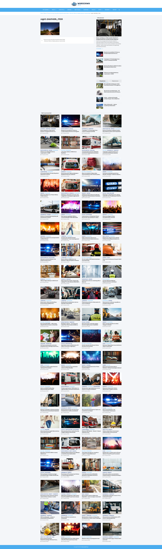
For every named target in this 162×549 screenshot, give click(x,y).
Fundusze (68, 279)
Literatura (63, 257)
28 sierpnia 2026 (86, 305)
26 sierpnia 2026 (45, 519)
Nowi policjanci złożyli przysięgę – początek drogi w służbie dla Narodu (49, 474)
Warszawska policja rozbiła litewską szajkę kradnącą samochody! (70, 432)
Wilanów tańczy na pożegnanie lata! (90, 538)
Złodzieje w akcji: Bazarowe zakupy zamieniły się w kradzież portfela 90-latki (112, 196)
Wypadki (110, 300)
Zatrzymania (89, 214)
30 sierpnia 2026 (65, 154)
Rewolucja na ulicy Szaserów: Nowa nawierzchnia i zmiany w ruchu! (49, 496)
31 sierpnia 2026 (45, 133)
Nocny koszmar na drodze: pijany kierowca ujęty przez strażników (90, 324)
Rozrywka (86, 9)
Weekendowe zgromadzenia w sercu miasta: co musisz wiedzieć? (91, 389)
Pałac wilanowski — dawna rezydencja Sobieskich (110, 105)
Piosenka (88, 365)
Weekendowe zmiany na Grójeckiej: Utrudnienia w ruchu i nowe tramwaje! (91, 517)
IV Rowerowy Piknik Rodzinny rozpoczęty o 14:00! (111, 73)
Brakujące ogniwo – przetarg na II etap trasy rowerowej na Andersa (69, 324)
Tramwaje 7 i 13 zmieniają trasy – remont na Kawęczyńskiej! (112, 59)
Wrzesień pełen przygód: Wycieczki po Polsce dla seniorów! (49, 432)
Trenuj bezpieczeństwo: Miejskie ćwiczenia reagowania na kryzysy (90, 152)
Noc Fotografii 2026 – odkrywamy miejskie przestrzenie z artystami (48, 324)
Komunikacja (85, 128)
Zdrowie (69, 9)
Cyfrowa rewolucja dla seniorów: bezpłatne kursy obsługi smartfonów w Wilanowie (49, 346)
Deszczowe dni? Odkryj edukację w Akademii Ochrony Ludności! (69, 174)
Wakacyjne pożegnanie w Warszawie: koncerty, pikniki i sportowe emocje (70, 496)
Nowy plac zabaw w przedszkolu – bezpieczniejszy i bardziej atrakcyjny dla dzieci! (112, 475)
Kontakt (115, 9)
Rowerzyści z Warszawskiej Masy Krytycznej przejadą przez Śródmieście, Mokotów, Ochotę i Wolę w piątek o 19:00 (49, 304)
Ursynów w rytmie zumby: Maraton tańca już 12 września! (49, 367)
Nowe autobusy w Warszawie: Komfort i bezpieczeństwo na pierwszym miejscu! (47, 131)
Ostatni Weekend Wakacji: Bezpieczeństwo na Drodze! (110, 281)
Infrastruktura (106, 128)
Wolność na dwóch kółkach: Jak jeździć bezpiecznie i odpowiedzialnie (48, 260)
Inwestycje (105, 429)
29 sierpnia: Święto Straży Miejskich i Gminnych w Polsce (49, 174)
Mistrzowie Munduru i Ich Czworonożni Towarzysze (109, 410)
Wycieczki (47, 429)
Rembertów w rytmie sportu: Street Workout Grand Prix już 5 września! (111, 453)
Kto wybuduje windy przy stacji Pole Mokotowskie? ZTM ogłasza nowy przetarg (112, 85)
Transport (48, 128)
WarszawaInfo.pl (85, 546)
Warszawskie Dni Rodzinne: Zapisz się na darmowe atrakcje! (91, 410)
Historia (105, 150)
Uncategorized (106, 279)
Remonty (113, 128)
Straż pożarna (85, 429)
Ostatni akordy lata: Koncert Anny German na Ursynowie (90, 346)
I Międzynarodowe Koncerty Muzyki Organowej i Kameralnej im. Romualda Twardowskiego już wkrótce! (91, 196)
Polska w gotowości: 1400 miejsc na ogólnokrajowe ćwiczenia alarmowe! (70, 389)
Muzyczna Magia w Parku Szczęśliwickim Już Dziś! (109, 217)
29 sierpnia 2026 (45, 219)
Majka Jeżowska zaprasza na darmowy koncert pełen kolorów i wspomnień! (90, 239)
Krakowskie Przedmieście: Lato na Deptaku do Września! (69, 303)
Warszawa (53, 128)
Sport (99, 9)
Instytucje (77, 9)
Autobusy (42, 128)
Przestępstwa (68, 343)
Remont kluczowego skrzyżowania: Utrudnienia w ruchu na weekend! (70, 410)
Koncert (105, 171)
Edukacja (63, 171)
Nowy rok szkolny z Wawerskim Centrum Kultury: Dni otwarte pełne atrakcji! (91, 174)
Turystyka (61, 9)
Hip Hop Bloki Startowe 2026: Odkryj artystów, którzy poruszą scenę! (70, 539)
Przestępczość (110, 193)
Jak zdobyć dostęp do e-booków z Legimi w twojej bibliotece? (90, 453)
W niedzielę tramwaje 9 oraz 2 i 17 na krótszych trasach (111, 496)
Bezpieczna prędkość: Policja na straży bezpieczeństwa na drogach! (112, 53)
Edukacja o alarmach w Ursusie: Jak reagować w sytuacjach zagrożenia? (70, 195)
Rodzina (50, 150)
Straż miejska (43, 171)
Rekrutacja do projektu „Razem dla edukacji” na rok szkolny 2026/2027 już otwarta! (70, 282)
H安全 (104, 236)
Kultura (63, 150)
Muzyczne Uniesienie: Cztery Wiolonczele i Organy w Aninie (110, 389)
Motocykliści (52, 257)
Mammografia (85, 279)
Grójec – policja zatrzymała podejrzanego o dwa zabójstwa (111, 98)
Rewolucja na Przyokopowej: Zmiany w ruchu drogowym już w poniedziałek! (70, 475)
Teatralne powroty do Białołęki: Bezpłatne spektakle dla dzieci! (90, 474)
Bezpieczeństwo (65, 128)
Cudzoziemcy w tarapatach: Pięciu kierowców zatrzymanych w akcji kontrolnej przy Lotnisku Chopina (90, 217)
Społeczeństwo (54, 214)
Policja (71, 128)
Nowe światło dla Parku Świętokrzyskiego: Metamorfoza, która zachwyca (48, 540)
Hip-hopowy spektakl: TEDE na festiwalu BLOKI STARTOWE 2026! (69, 217)
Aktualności (45, 9)
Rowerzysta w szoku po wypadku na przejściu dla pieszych (111, 303)
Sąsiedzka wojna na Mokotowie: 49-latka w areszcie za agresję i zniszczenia (70, 346)
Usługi (93, 9)
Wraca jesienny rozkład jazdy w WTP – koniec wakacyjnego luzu (112, 517)
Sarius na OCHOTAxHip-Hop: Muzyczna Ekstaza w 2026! (47, 389)
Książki (104, 365)
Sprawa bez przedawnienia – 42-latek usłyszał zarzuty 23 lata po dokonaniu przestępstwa (112, 92)
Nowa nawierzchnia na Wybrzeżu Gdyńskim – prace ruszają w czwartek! (91, 496)
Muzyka (88, 193)
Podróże (49, 214)
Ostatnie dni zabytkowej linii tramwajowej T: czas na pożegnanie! (70, 238)
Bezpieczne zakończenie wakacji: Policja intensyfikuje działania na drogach (111, 239)
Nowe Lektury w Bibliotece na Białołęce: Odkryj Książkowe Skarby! (70, 260)
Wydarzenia (117, 128)
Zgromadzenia (96, 386)
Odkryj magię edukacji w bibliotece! (49, 280)
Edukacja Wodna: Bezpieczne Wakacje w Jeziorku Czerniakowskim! (70, 453)
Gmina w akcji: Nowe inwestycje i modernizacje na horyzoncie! (111, 432)
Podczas (84, 472)
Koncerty (84, 193)
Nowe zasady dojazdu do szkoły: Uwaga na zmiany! (110, 324)
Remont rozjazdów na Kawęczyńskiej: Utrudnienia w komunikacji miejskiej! (49, 410)
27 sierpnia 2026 (45, 412)
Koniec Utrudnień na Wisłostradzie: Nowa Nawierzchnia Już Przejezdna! (112, 67)
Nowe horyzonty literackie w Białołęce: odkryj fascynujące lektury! (112, 367)
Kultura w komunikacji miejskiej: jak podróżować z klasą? (49, 217)
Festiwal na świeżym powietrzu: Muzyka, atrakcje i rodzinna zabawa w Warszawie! (112, 174)
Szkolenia (92, 150)
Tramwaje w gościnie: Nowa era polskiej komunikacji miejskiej (110, 152)
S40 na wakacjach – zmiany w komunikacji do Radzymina (47, 517)
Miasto (53, 9)
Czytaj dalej (98, 48)
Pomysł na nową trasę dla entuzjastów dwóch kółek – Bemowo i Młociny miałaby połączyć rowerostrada (54, 40)
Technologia (48, 343)
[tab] (102, 81)
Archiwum (107, 9)
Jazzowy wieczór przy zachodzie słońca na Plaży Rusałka (69, 367)
